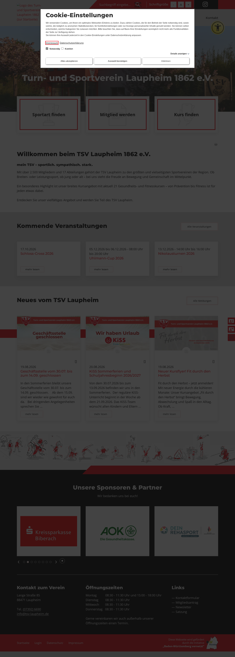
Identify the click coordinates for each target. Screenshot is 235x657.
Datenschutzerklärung (72, 42)
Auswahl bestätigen (117, 61)
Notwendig (54, 49)
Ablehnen (165, 61)
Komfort (68, 49)
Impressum (52, 42)
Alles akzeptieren (69, 61)
